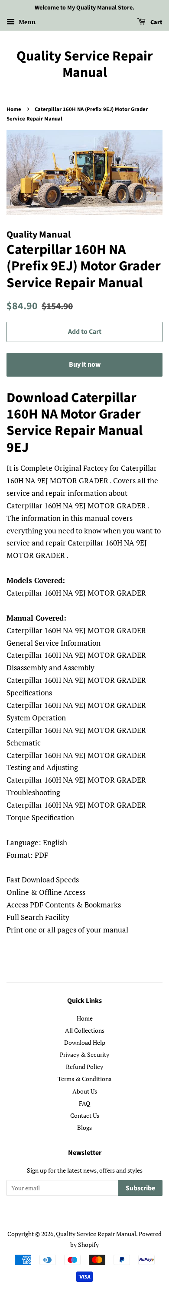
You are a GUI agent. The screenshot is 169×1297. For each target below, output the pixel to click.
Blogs (84, 1127)
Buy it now (85, 364)
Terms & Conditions (84, 1079)
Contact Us (84, 1115)
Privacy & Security (84, 1054)
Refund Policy (84, 1066)
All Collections (84, 1030)
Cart (155, 22)
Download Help (84, 1042)
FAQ (84, 1103)
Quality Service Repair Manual (84, 64)
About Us (84, 1091)
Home (13, 109)
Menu (26, 22)
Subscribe (140, 1188)
